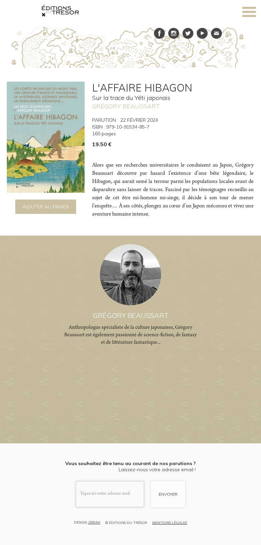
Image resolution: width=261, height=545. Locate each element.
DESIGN (87, 523)
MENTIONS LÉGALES (169, 523)
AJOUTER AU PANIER (45, 207)
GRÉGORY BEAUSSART (126, 106)
